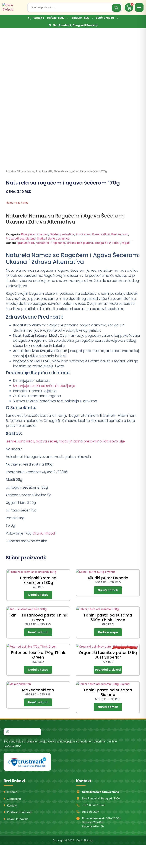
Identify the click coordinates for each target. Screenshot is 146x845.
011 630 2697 (90, 811)
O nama (12, 792)
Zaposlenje (14, 798)
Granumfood (44, 533)
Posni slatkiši (44, 171)
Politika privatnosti (19, 812)
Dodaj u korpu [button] (38, 595)
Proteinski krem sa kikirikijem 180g (38, 580)
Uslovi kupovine (17, 819)
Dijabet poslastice (62, 234)
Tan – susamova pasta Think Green (38, 617)
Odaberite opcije (108, 590)
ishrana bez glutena (80, 242)
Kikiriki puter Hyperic (108, 578)
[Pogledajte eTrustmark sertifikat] (27, 762)
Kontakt (12, 805)
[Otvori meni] (139, 7)
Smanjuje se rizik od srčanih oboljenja (44, 385)
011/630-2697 (55, 18)
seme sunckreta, (20, 441)
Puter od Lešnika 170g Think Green (38, 655)
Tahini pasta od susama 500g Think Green (108, 617)
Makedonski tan (38, 690)
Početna (11, 171)
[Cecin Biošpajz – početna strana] (22, 731)
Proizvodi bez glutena (20, 238)
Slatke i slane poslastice (53, 238)
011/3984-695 (80, 18)
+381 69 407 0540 (93, 805)
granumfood (25, 242)
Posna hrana (26, 171)
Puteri (116, 242)
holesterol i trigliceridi (50, 242)
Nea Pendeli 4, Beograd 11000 (101, 798)
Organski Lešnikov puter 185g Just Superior (108, 655)
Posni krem (83, 234)
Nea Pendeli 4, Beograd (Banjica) (75, 25)
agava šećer (46, 441)
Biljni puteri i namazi (34, 234)
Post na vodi (119, 234)
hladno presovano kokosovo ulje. (97, 441)
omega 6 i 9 (103, 242)
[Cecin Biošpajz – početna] (13, 7)
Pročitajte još (108, 670)
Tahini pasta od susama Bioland (108, 692)
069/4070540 (105, 18)
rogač (126, 242)
